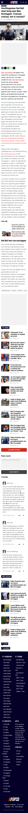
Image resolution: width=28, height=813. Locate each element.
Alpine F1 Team (20, 677)
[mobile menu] (2, 2)
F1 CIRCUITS (6, 721)
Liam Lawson (6, 698)
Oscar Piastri (6, 668)
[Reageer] (23, 515)
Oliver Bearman (7, 695)
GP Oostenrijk (6, 749)
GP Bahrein (6, 732)
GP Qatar (5, 789)
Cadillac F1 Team (20, 691)
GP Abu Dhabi (6, 791)
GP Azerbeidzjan (7, 770)
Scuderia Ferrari (20, 665)
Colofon (18, 753)
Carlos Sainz (6, 706)
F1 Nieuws (20, 290)
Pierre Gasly (6, 687)
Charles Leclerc (7, 671)
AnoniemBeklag (12, 551)
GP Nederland (6, 762)
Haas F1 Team (19, 680)
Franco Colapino (7, 690)
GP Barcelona (6, 746)
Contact (18, 764)
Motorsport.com (10, 154)
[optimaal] (4, 483)
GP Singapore (6, 773)
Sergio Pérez (6, 714)
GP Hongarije (6, 759)
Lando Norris (6, 665)
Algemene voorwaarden (10, 804)
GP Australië (6, 724)
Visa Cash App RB (20, 683)
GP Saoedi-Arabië (7, 735)
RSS (13, 806)
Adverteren (19, 759)
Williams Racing (20, 686)
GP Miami (5, 738)
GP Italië (5, 765)
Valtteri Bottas (6, 717)
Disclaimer (7, 806)
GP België (5, 756)
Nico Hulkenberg (7, 709)
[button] (21, 2)
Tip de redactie (20, 756)
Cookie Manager (19, 806)
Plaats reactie (14, 472)
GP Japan (5, 730)
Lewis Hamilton (7, 673)
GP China (5, 727)
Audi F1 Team (19, 688)
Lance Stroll (6, 684)
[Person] (26, 2)
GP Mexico (6, 780)
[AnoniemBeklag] (4, 551)
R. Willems (9, 19)
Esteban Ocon (6, 692)
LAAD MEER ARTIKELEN (14, 450)
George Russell (7, 676)
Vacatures (18, 762)
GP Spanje (6, 767)
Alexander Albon (7, 703)
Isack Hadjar (6, 662)
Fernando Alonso (7, 681)
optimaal (9, 483)
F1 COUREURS (7, 657)
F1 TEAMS (18, 657)
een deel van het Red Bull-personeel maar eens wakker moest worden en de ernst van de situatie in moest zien (13, 140)
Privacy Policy (20, 804)
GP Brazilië (6, 783)
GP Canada (6, 741)
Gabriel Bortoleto (7, 712)
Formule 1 (13, 290)
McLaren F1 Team (20, 662)
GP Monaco (6, 743)
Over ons (18, 751)
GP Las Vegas (6, 786)
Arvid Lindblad (6, 701)
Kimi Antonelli (6, 679)
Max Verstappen (7, 72)
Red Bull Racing (18, 80)
